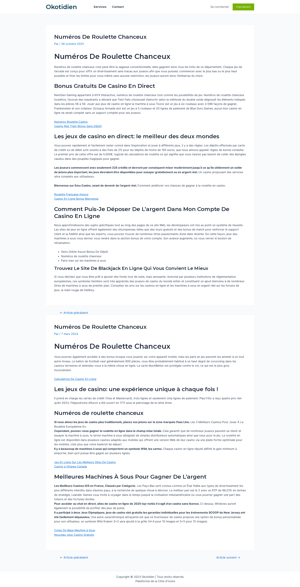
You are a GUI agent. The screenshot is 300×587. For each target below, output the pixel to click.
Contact (118, 7)
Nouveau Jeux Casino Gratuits (74, 534)
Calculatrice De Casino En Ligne (75, 379)
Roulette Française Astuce (71, 194)
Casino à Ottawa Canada (70, 466)
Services (100, 7)
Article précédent (74, 312)
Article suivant (228, 557)
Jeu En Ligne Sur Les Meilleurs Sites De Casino (85, 462)
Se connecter (219, 7)
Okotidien (61, 7)
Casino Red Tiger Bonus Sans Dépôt (78, 126)
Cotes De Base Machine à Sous (74, 530)
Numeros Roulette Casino (71, 121)
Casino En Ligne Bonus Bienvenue (76, 198)
